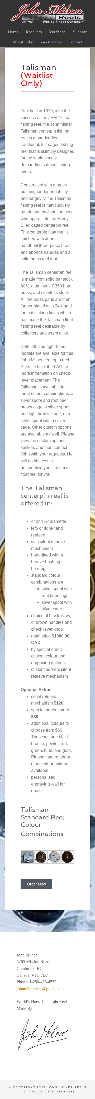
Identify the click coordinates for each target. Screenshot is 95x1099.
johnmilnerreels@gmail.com (40, 988)
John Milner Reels (47, 12)
